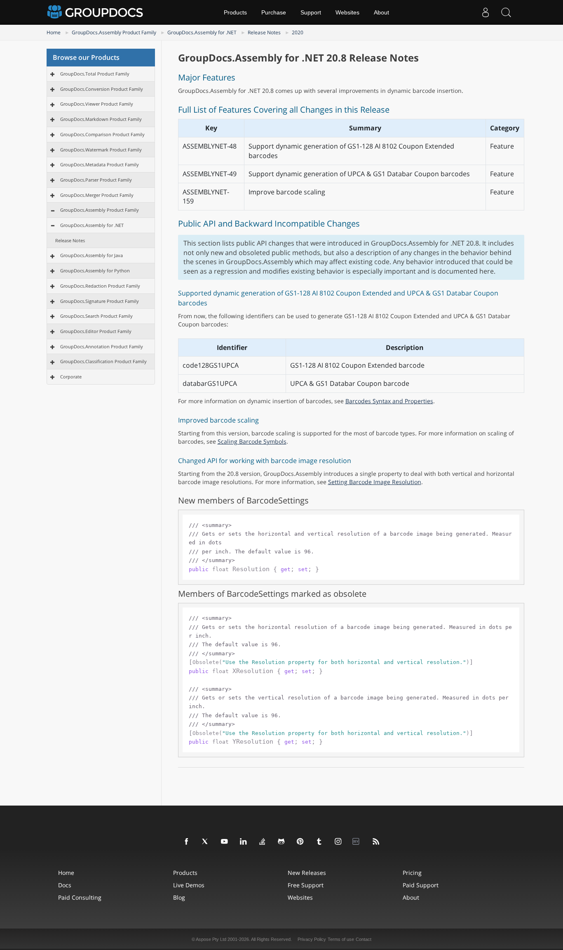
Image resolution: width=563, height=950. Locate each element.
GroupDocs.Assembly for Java (91, 255)
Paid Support (421, 885)
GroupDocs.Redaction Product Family (100, 286)
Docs (64, 885)
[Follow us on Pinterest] (300, 842)
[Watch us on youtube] (224, 842)
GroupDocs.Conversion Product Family (101, 89)
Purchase (273, 12)
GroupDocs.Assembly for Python (95, 270)
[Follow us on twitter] (205, 842)
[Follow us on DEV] (357, 842)
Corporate (71, 376)
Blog (179, 897)
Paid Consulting (79, 897)
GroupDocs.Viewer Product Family (96, 104)
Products (235, 12)
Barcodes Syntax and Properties (389, 401)
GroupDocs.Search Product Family (96, 316)
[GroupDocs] (96, 12)
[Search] (506, 12)
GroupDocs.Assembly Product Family (114, 32)
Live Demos (188, 885)
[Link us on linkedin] (243, 842)
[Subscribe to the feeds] (376, 842)
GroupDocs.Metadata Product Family (99, 164)
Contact (363, 939)
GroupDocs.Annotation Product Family (101, 346)
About (381, 12)
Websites (347, 12)
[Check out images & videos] (338, 842)
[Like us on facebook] (186, 842)
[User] (485, 12)
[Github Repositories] (281, 842)
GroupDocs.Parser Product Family (96, 180)
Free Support (306, 885)
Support (310, 12)
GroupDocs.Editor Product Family (95, 331)
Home (54, 32)
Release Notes (264, 32)
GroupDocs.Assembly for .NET (202, 32)
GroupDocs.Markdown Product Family (101, 119)
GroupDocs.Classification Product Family (103, 361)
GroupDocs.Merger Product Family (97, 195)
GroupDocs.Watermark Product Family (101, 150)
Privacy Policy (312, 939)
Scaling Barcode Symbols (252, 441)
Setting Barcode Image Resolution (374, 482)
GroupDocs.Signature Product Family (99, 301)
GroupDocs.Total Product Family (94, 74)
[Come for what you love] (319, 842)
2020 (297, 32)
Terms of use (341, 939)
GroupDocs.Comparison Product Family (102, 134)
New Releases (307, 873)
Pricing (412, 873)
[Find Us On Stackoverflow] (262, 842)
